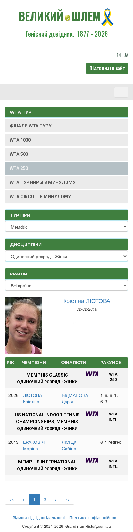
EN (119, 54)
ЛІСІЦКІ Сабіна (69, 445)
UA (125, 54)
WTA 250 (19, 168)
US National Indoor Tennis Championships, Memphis (47, 421)
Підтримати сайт (107, 67)
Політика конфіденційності (94, 517)
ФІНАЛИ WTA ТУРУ (31, 125)
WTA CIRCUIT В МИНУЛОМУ (40, 196)
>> (67, 499)
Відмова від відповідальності (39, 517)
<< (11, 499)
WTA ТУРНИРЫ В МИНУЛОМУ (43, 182)
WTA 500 (19, 154)
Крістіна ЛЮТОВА (86, 300)
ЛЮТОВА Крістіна (32, 398)
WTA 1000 (20, 140)
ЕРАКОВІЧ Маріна (34, 445)
